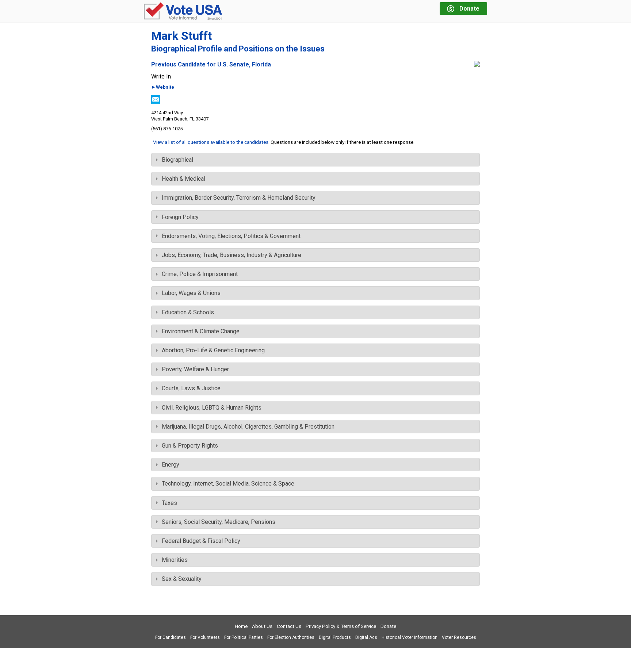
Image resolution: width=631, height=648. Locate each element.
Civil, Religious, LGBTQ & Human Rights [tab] (211, 407)
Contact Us (289, 626)
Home (241, 626)
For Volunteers (205, 637)
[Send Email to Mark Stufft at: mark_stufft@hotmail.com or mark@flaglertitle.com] (155, 101)
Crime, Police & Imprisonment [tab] (200, 274)
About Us (262, 626)
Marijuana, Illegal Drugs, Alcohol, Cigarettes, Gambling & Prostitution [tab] (248, 426)
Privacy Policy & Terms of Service (341, 626)
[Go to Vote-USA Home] (183, 11)
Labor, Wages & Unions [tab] (191, 293)
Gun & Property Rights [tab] (190, 445)
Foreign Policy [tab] (180, 217)
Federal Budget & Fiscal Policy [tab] (201, 540)
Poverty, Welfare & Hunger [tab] (195, 369)
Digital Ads (366, 637)
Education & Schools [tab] (188, 312)
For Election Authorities (290, 637)
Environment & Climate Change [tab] (201, 331)
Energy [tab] (170, 464)
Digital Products (335, 637)
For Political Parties (243, 637)
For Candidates (170, 637)
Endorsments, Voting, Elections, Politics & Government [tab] (231, 236)
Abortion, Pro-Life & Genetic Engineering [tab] (213, 350)
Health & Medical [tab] (183, 178)
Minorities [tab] (175, 559)
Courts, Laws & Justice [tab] (191, 388)
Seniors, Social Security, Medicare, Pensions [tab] (218, 521)
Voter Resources (459, 637)
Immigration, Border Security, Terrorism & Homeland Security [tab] (239, 197)
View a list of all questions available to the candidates (210, 142)
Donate (388, 626)
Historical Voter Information (409, 637)
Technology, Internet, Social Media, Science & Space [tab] (228, 483)
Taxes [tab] (169, 502)
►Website (162, 87)
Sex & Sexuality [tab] (182, 578)
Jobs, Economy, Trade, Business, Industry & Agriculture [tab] (231, 255)
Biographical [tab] (177, 159)
